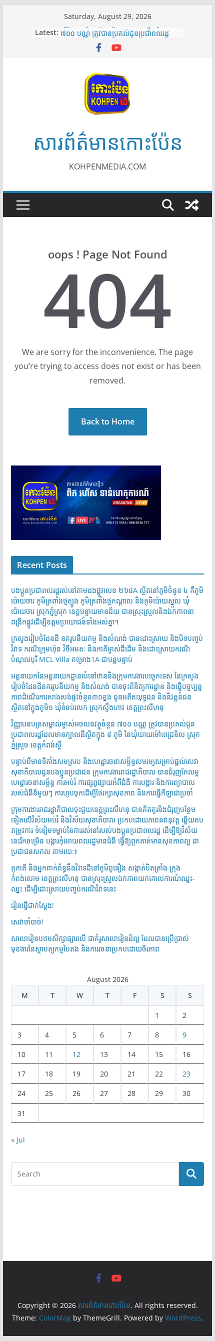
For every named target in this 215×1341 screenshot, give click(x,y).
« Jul (18, 1139)
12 (76, 1054)
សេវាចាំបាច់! (27, 921)
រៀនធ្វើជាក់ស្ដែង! (32, 905)
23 (186, 1073)
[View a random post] (192, 205)
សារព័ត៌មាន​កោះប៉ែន (107, 142)
